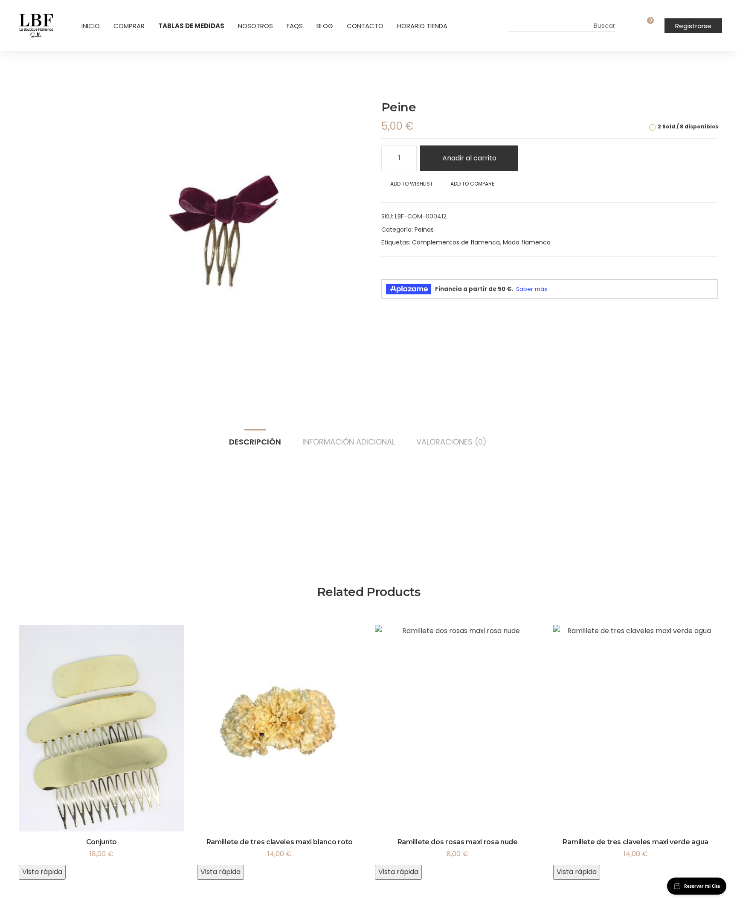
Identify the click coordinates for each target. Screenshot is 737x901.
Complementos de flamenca (456, 242)
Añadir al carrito (469, 158)
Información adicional (348, 441)
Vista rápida (42, 872)
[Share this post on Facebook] (384, 272)
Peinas (424, 229)
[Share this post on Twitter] (399, 272)
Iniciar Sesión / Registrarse (632, 25)
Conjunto (101, 842)
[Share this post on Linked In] (413, 272)
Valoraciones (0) (451, 441)
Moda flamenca (527, 242)
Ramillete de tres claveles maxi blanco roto (279, 842)
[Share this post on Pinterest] (428, 272)
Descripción (255, 441)
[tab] (255, 437)
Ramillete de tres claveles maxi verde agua (635, 842)
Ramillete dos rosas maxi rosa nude (458, 842)
